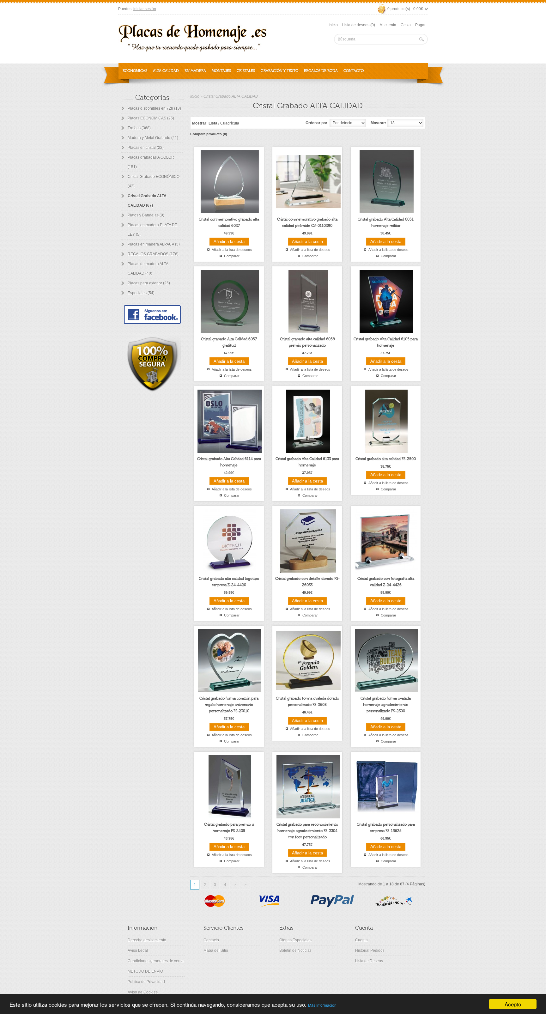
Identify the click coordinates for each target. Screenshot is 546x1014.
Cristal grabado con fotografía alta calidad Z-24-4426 (385, 581)
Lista (213, 123)
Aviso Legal (138, 950)
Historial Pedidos (370, 950)
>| (245, 885)
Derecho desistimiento (147, 940)
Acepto (513, 1004)
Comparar (232, 256)
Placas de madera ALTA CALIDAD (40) (148, 269)
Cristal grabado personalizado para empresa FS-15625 (386, 827)
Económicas (135, 71)
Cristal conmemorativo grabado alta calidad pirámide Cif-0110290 (307, 222)
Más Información (322, 1005)
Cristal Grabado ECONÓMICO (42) (153, 181)
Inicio (333, 25)
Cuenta (361, 940)
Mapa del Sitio (215, 950)
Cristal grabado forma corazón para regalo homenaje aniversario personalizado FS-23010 (228, 704)
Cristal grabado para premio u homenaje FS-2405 (229, 827)
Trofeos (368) (139, 128)
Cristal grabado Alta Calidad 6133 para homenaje (307, 462)
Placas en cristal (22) (146, 147)
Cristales (246, 71)
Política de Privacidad (146, 982)
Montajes (221, 71)
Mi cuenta (387, 25)
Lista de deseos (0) (358, 25)
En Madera (195, 71)
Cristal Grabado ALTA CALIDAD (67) (147, 201)
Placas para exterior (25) (149, 283)
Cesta (406, 25)
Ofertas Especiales (295, 940)
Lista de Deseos (369, 961)
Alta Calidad (166, 71)
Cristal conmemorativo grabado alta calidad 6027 (229, 222)
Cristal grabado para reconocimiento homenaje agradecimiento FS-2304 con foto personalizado (307, 830)
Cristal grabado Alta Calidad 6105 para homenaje (386, 342)
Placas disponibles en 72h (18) (154, 108)
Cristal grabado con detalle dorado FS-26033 (307, 581)
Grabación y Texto (279, 71)
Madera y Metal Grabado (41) (153, 138)
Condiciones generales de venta (156, 961)
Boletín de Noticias (295, 950)
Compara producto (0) (208, 134)
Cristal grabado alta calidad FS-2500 (385, 459)
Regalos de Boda (321, 71)
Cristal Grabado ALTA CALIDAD (230, 96)
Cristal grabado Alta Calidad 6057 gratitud (229, 342)
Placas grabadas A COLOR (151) (151, 162)
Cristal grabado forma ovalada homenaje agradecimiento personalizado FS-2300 (386, 704)
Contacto (353, 71)
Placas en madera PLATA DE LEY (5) (152, 230)
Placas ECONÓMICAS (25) (151, 118)
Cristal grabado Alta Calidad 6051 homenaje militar (386, 222)
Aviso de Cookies (143, 992)
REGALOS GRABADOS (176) (153, 254)
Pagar (420, 25)
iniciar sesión (144, 9)
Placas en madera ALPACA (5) (154, 244)
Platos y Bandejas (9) (146, 215)
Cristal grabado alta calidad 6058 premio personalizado (307, 342)
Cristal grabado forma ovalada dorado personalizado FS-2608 (307, 701)
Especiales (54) (141, 293)
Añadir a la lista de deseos (232, 250)
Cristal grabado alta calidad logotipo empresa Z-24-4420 (229, 581)
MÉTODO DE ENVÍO (145, 971)
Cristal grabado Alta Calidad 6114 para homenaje (229, 462)
